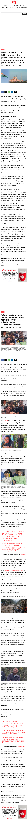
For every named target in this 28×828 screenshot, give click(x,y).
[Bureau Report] (2, 65)
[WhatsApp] (9, 92)
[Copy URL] (15, 92)
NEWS (3, 49)
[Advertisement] (14, 34)
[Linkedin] (12, 92)
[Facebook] (2, 92)
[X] (5, 92)
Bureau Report (8, 65)
